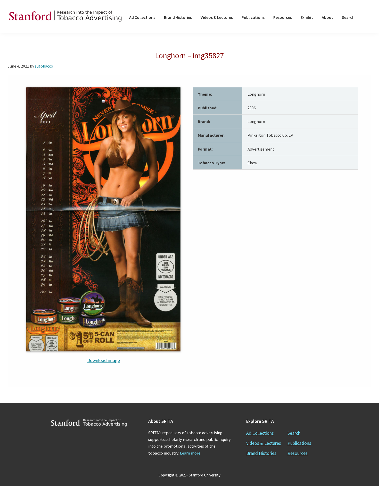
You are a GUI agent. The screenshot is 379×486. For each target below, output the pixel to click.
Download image (103, 360)
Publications (299, 443)
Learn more (190, 453)
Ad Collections (260, 433)
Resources (297, 453)
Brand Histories (261, 453)
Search (293, 433)
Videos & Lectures (263, 443)
